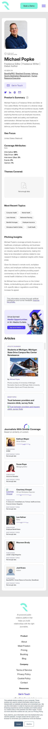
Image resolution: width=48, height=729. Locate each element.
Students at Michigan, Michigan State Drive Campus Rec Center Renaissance (22, 352)
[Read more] (24, 367)
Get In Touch (24, 694)
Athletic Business (14, 346)
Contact (24, 682)
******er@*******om (22, 522)
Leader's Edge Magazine (13, 555)
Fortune (27, 502)
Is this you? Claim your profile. (12, 53)
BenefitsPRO (9, 73)
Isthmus (34, 73)
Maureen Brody (23, 542)
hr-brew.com (10, 502)
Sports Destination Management (17, 76)
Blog (24, 658)
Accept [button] (18, 724)
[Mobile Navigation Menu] (43, 5)
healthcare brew (35, 502)
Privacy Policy (24, 674)
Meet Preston (24, 646)
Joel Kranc (21, 568)
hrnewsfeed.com (20, 502)
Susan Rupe (21, 464)
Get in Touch (17, 85)
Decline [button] (29, 724)
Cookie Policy (24, 678)
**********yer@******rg (23, 444)
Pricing (24, 650)
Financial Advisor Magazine (14, 504)
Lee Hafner (21, 517)
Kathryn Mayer (22, 439)
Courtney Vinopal (24, 489)
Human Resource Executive (23, 580)
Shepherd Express (23, 73)
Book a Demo (29, 6)
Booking (24, 654)
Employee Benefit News (13, 529)
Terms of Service (24, 670)
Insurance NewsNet (12, 476)
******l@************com (23, 495)
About (24, 641)
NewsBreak (35, 580)
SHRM (8, 451)
